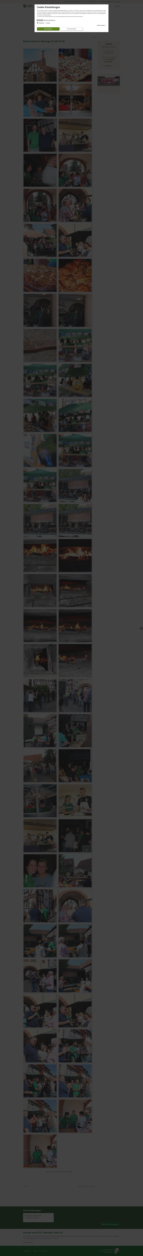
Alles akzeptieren (48, 28)
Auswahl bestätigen (71, 28)
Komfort (48, 23)
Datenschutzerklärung (49, 20)
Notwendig (41, 23)
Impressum (40, 20)
